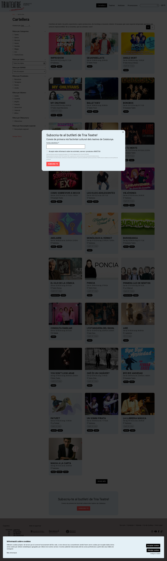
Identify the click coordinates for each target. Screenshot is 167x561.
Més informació (12, 553)
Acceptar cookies (153, 546)
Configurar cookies (155, 553)
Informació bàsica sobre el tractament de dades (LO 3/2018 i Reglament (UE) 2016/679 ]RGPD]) (67, 154)
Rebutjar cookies (153, 550)
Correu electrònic (52, 143)
